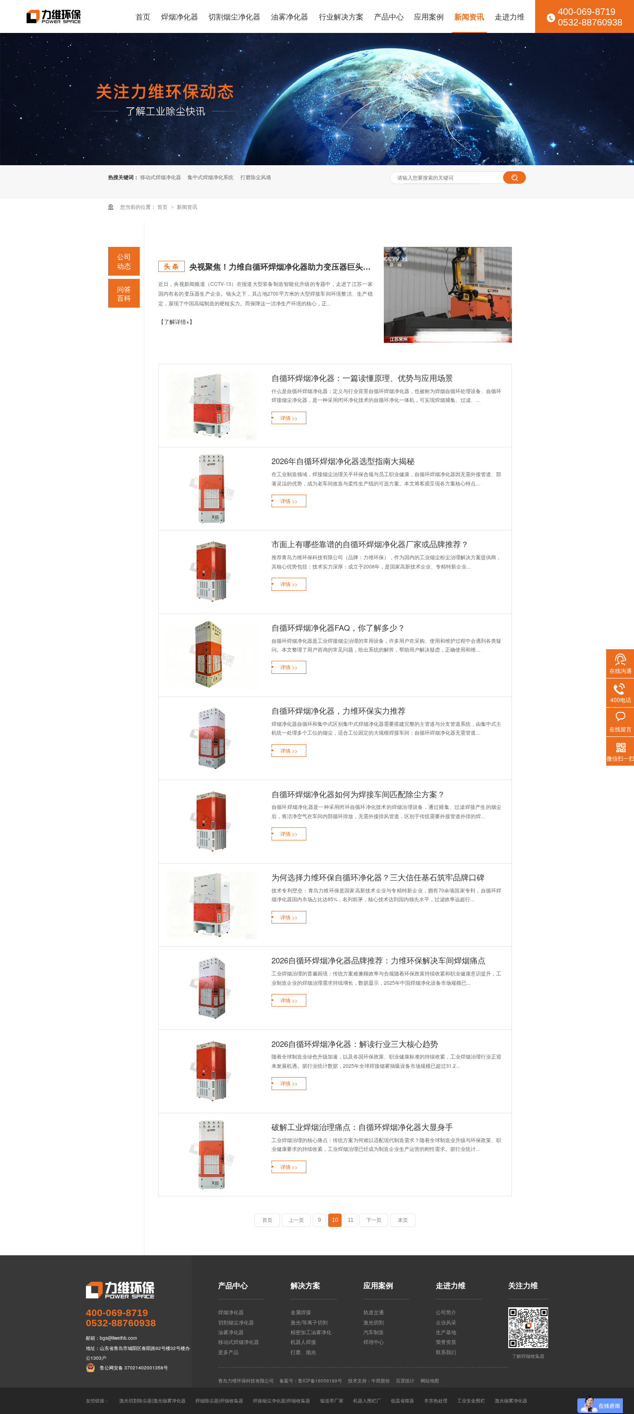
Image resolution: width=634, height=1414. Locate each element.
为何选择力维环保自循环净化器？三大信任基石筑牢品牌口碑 (378, 877)
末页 (403, 1220)
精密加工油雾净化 (311, 1332)
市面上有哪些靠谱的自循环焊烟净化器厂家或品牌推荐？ (370, 543)
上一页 (296, 1220)
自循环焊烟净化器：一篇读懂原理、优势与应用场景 (362, 377)
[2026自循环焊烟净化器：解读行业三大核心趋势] (211, 1071)
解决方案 (305, 1286)
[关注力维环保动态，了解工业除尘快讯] (317, 99)
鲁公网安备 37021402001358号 (134, 1367)
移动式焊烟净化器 (160, 177)
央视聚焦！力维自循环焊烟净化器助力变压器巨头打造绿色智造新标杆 (281, 266)
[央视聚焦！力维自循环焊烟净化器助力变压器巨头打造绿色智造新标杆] (448, 295)
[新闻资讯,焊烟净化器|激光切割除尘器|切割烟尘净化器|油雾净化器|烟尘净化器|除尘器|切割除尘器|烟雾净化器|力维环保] (53, 16)
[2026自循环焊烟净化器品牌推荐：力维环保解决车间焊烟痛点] (211, 988)
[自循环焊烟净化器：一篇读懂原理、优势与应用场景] (211, 405)
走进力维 (509, 16)
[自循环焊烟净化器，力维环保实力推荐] (211, 738)
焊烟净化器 (179, 16)
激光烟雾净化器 (511, 1400)
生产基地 (446, 1332)
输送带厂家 (331, 1400)
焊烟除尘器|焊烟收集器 (219, 1400)
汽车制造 (373, 1332)
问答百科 (124, 293)
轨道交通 (373, 1312)
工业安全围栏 (471, 1400)
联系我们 (446, 1352)
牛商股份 (380, 1380)
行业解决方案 (341, 16)
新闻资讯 (469, 16)
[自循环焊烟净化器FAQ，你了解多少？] (211, 655)
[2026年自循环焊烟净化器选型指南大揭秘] (211, 488)
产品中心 (389, 16)
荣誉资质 (446, 1341)
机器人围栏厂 (367, 1400)
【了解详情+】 (176, 321)
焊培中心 (373, 1341)
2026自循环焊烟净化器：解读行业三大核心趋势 (355, 1043)
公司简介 (446, 1312)
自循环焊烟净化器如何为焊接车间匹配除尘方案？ (358, 794)
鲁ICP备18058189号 (320, 1380)
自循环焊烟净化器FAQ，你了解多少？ (338, 627)
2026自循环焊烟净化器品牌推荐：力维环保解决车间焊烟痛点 (378, 960)
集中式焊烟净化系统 (210, 177)
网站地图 (430, 1380)
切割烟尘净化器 (234, 16)
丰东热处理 (435, 1400)
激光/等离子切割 (309, 1322)
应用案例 (429, 16)
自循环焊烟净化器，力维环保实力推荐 (339, 710)
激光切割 (373, 1322)
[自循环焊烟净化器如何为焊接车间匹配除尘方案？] (211, 822)
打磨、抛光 (303, 1352)
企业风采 (446, 1322)
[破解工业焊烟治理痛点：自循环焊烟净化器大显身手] (211, 1154)
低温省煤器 (402, 1400)
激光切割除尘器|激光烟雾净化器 (152, 1400)
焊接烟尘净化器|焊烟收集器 (281, 1400)
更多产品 (228, 1352)
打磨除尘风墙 (255, 177)
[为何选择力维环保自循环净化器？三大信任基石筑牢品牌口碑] (211, 905)
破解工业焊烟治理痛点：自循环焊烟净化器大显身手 (362, 1126)
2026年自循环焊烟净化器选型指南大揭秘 (343, 460)
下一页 (374, 1220)
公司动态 (124, 261)
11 (351, 1220)
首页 (143, 16)
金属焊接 (301, 1312)
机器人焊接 (303, 1341)
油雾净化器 (289, 16)
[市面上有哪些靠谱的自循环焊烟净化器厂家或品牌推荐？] (211, 572)
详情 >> (289, 417)
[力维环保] (139, 1290)
